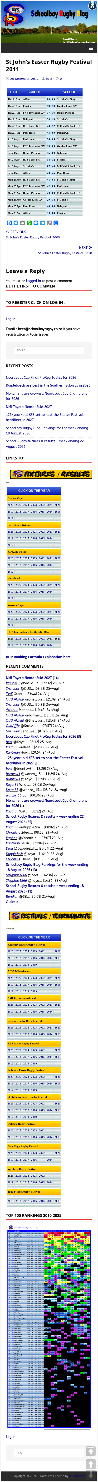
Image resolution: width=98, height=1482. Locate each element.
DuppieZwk (14, 854)
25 (29, 822)
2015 (42, 511)
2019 (10, 511)
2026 (10, 505)
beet (49, 79)
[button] (90, 48)
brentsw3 (13, 774)
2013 (57, 511)
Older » (12, 902)
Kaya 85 (12, 747)
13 (37, 763)
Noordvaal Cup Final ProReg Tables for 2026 (41, 378)
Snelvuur (13, 689)
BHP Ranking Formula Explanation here (38, 657)
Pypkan (11, 838)
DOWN (91, 1475)
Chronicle (13, 833)
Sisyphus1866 (16, 875)
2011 (18, 964)
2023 (34, 505)
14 (56, 678)
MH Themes (77, 1476)
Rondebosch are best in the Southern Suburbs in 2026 (48, 385)
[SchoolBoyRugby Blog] (49, 40)
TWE (9, 694)
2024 (26, 505)
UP (91, 1464)
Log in (10, 319)
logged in (33, 281)
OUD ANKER (15, 699)
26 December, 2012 (24, 79)
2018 (18, 511)
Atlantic (12, 710)
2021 (50, 505)
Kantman (13, 753)
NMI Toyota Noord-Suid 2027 (29, 407)
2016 (34, 511)
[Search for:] (49, 350)
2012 (10, 518)
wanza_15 (14, 795)
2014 (50, 511)
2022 (42, 505)
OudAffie (13, 726)
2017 (26, 511)
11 (29, 891)
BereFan (12, 897)
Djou (9, 849)
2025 (18, 505)
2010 (26, 964)
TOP (91, 1451)
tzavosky (13, 683)
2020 (57, 505)
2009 (34, 964)
